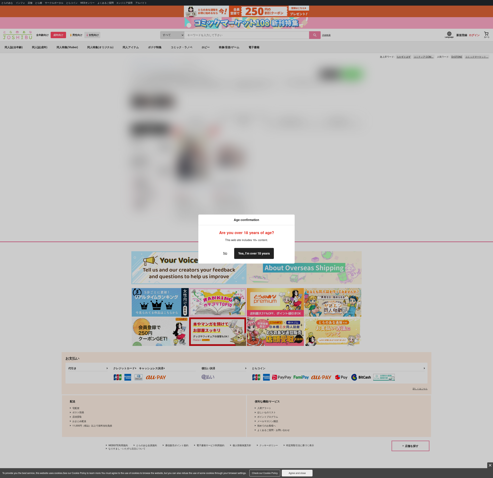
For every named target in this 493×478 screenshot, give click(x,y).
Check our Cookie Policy (265, 473)
